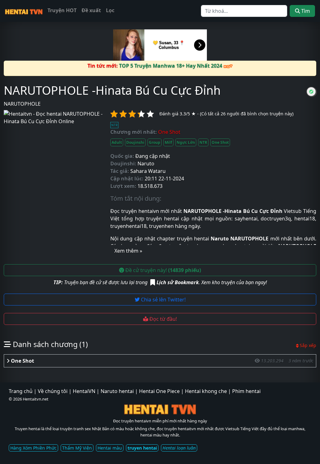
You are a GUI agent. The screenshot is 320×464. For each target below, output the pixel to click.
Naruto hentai (117, 391)
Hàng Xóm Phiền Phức (33, 448)
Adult (117, 142)
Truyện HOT (62, 10)
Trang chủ (20, 391)
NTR (203, 142)
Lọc (110, 10)
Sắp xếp (308, 345)
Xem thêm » (128, 250)
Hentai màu (110, 448)
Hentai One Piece (159, 391)
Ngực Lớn (186, 142)
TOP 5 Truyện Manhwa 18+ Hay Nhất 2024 (171, 65)
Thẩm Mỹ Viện (77, 448)
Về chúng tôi (53, 391)
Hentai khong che (206, 391)
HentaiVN (84, 391)
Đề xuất (91, 10)
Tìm (305, 11)
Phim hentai (246, 391)
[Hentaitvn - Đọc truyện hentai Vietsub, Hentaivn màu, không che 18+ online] (23, 11)
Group (154, 142)
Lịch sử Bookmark (178, 282)
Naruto (146, 163)
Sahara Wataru (148, 171)
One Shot (220, 142)
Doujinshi (135, 142)
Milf (168, 142)
